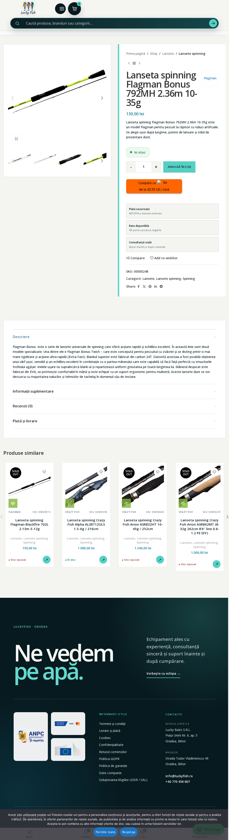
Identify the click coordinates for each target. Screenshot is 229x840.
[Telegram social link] (161, 287)
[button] (12, 98)
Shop (153, 53)
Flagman (210, 78)
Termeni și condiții (112, 724)
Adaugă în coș (179, 167)
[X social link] (144, 287)
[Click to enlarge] (16, 139)
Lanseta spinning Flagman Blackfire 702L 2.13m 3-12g (30, 524)
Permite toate (105, 832)
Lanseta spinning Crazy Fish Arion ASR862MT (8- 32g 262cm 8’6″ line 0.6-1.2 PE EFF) (199, 526)
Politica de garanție (113, 766)
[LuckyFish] (29, 8)
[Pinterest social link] (150, 287)
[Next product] (139, 63)
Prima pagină (135, 53)
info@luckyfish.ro (179, 776)
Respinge (129, 832)
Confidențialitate (111, 745)
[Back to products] (134, 63)
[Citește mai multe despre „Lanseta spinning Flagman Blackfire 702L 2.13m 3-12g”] (12, 503)
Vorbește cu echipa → (163, 673)
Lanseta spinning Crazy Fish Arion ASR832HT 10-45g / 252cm (143, 524)
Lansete (168, 53)
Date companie (110, 773)
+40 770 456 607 (177, 781)
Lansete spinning (192, 53)
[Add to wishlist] (44, 472)
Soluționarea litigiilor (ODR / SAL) (123, 780)
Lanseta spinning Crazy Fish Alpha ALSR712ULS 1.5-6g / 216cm (86, 524)
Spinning (189, 278)
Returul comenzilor (113, 752)
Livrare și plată (109, 730)
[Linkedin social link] (155, 287)
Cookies (105, 738)
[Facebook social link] (138, 287)
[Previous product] (128, 63)
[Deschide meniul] (60, 8)
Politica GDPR (109, 759)
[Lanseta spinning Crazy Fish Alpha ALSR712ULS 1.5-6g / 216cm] (86, 487)
